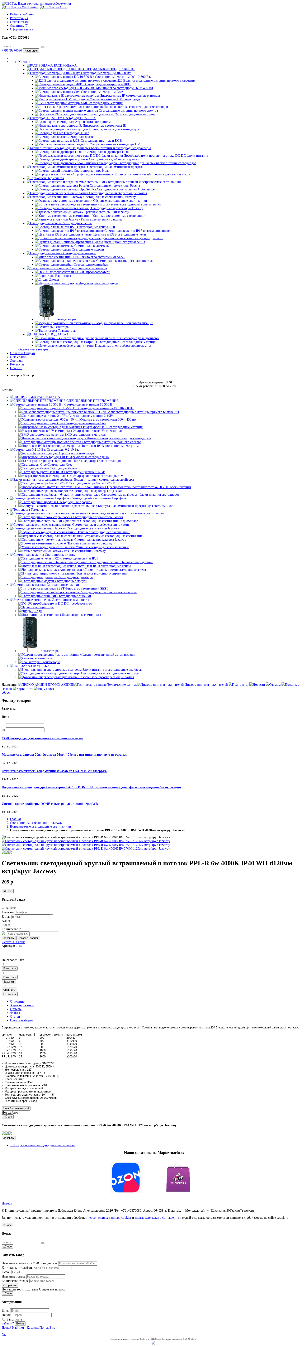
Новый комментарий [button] (16, 1108)
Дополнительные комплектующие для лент (131, 238)
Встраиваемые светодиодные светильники (130, 204)
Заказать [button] (9, 981)
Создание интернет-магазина (125, 1339)
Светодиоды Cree (76, 133)
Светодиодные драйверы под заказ (113, 159)
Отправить (10, 1285)
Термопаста (55, 178)
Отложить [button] (9, 994)
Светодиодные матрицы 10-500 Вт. (105, 73)
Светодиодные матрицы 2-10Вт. (107, 84)
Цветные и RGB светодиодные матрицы (125, 114)
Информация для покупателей (206, 684)
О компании (19, 357)
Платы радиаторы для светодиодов (113, 129)
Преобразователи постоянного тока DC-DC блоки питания (165, 155)
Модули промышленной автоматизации (124, 323)
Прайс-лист (240, 684)
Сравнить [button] (9, 989)
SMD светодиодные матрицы (101, 103)
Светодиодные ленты (76, 223)
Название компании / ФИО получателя (29, 1263)
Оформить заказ (21, 29)
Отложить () (19, 22)
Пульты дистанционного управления (118, 242)
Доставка (16, 360)
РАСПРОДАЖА (65, 65)
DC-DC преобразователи (92, 272)
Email (5, 1310)
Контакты (17, 364)
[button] (153, 1178)
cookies (126, 1217)
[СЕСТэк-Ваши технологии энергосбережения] (36, 3)
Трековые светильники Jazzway (106, 212)
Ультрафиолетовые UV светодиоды (114, 99)
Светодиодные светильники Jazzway (109, 197)
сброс (6, 692)
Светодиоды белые (80, 137)
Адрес (6, 920)
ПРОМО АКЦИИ (60, 684)
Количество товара (15, 1281)
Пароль (7, 1315)
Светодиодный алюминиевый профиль (114, 167)
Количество (10, 929)
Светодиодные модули (87, 249)
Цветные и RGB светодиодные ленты (120, 234)
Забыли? (8, 1323)
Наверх (7, 1203)
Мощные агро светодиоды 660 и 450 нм (124, 88)
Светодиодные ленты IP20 (95, 227)
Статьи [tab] (15, 1016)
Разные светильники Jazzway (101, 219)
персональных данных (104, 1217)
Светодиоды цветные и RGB (101, 140)
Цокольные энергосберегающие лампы (122, 345)
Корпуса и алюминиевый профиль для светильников (152, 174)
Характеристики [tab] (22, 1005)
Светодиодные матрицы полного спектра (128, 110)
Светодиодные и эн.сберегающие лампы (117, 193)
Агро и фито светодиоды (92, 121)
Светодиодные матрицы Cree (101, 91)
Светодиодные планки (79, 253)
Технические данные (122, 684)
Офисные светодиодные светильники (119, 200)
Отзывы (275, 684)
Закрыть (8, 938)
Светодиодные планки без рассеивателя (124, 260)
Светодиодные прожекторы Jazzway (116, 208)
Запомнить (14, 1319)
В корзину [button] (9, 968)
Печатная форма (21, 1020)
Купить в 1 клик (13, 942)
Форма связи (46, 689)
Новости (16, 368)
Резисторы (61, 327)
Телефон (8, 912)
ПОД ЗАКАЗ (58, 334)
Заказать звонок (28, 938)
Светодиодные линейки (90, 264)
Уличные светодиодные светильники (118, 215)
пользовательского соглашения (157, 1217)
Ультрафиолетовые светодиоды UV (114, 144)
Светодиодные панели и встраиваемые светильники (143, 182)
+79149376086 (12, 50)
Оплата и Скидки (22, 353)
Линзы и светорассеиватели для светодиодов (135, 106)
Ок (4, 1334)
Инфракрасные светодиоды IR (104, 125)
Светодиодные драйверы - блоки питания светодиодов (156, 163)
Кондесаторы (66, 319)
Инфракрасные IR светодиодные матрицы (129, 95)
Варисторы (62, 275)
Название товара (13, 1276)
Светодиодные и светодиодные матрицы (126, 342)
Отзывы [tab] (16, 1009)
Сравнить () (19, 25)
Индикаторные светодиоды (98, 283)
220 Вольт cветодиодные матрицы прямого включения (156, 80)
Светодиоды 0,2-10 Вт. (79, 118)
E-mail (6, 916)
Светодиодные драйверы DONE (108, 152)
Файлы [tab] (15, 1012)
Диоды (53, 279)
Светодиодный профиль (91, 170)
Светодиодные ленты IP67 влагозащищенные (137, 230)
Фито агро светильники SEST (103, 257)
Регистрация (19, 18)
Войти (20, 1323)
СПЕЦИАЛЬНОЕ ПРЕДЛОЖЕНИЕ (108, 69)
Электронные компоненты (87, 268)
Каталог (24, 61)
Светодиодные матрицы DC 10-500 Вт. (122, 76)
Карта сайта (24, 689)
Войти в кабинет (22, 14)
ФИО (5, 908)
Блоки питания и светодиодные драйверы (120, 148)
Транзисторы (66, 330)
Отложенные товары (33, 349)
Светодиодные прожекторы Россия (114, 185)
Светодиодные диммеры (91, 245)
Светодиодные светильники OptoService (125, 189)
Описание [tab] (17, 1001)
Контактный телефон (17, 1267)
